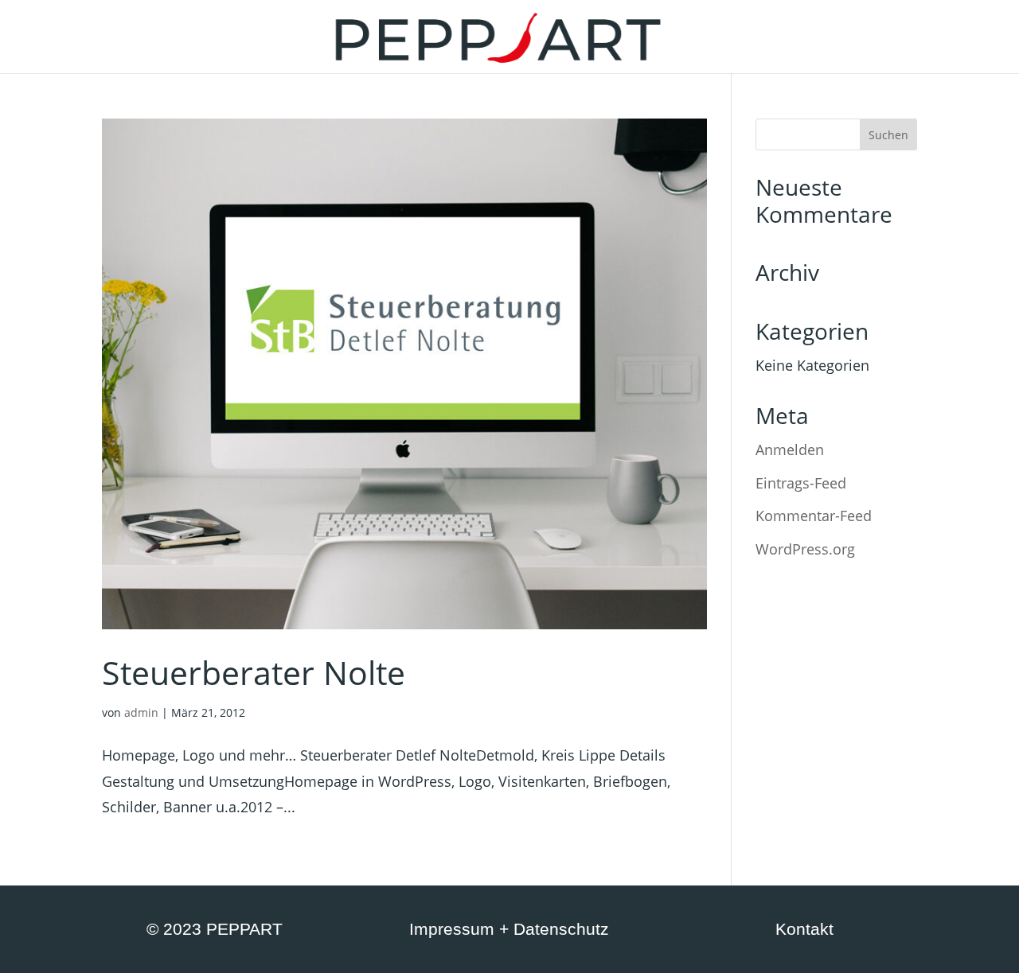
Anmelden (789, 449)
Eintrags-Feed (800, 482)
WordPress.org (805, 549)
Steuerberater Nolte (253, 672)
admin (141, 712)
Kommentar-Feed (813, 515)
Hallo (287, 38)
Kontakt (722, 38)
